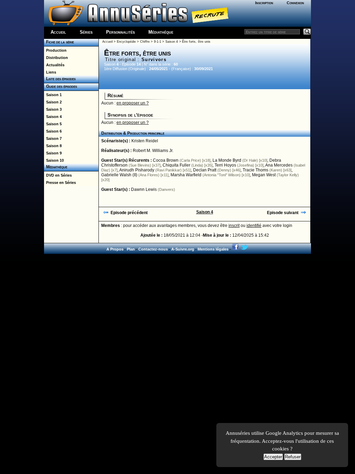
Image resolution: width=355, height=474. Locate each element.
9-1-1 (157, 41)
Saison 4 (53, 117)
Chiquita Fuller (176, 165)
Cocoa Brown (166, 160)
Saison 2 (53, 102)
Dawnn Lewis (144, 189)
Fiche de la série (59, 42)
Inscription (264, 3)
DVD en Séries (58, 175)
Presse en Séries (60, 182)
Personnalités (120, 32)
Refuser (293, 456)
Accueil (58, 32)
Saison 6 (53, 131)
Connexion (295, 3)
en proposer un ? (132, 103)
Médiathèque (160, 32)
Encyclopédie (126, 41)
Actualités (54, 65)
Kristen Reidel (144, 140)
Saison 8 (53, 146)
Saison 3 (53, 109)
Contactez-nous (153, 249)
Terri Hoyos (225, 165)
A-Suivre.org (182, 249)
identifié (253, 225)
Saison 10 (54, 160)
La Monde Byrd (227, 160)
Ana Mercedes (279, 165)
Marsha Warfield (186, 174)
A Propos (114, 249)
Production (55, 50)
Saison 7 (53, 138)
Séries (86, 32)
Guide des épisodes (60, 86)
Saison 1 (53, 95)
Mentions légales (213, 249)
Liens (50, 72)
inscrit (234, 225)
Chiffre (145, 41)
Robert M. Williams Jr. (153, 150)
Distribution (56, 58)
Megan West (264, 174)
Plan (131, 249)
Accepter (273, 456)
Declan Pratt (204, 170)
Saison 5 (53, 124)
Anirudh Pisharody (136, 170)
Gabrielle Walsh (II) (119, 174)
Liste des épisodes (60, 78)
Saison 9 (53, 153)
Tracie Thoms (255, 170)
